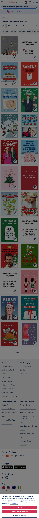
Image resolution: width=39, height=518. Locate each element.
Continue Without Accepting (19, 511)
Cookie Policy (14, 503)
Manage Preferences (19, 515)
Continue (19, 507)
